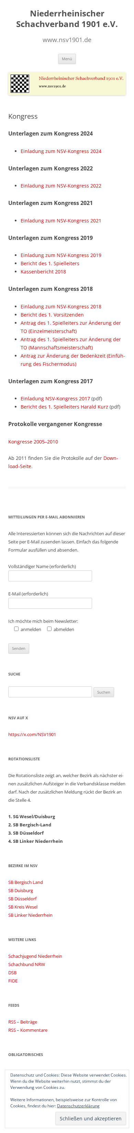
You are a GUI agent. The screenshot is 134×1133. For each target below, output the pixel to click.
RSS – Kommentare (27, 1030)
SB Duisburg (20, 890)
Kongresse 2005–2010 (33, 441)
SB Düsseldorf (22, 899)
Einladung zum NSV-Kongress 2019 (61, 255)
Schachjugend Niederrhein (35, 956)
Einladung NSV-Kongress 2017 (55, 398)
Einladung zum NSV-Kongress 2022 (61, 185)
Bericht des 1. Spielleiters (50, 263)
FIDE (13, 981)
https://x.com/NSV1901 (32, 734)
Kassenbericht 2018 (43, 271)
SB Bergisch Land (25, 882)
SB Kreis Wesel (22, 907)
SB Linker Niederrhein (30, 915)
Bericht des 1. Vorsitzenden (52, 314)
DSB (12, 972)
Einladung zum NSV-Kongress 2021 (61, 220)
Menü (67, 58)
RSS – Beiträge (22, 1022)
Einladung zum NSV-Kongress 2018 (61, 306)
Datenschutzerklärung (78, 1106)
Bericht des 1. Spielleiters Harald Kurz (64, 406)
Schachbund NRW (26, 964)
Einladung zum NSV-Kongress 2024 (61, 151)
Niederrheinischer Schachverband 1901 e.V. (67, 18)
